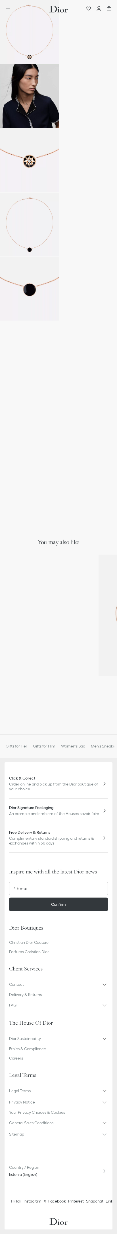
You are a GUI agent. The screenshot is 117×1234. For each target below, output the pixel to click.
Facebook (57, 1201)
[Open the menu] (10, 9)
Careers (16, 1058)
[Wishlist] (88, 9)
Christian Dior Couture (29, 942)
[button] (29, 32)
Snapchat (94, 1201)
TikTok (15, 1201)
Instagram (32, 1201)
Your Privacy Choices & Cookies (37, 1112)
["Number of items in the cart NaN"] (109, 9)
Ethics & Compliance (27, 1048)
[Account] (98, 9)
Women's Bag (73, 746)
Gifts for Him (44, 746)
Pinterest (76, 1201)
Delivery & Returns (25, 994)
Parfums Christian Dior (29, 951)
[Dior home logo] (58, 9)
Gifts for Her (16, 746)
